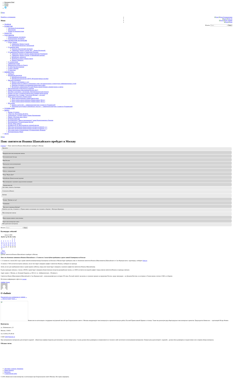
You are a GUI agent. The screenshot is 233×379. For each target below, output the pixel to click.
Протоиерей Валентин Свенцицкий (23, 45)
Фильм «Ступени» (14, 112)
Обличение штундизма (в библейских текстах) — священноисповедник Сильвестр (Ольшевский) (42, 106)
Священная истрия (14, 63)
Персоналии (12, 29)
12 (6, 243)
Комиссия (8, 26)
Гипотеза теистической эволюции (22, 49)
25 (4, 247)
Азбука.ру (11, 74)
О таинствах (12, 70)
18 (4, 245)
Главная (7, 24)
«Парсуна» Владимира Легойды (18, 114)
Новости (8, 33)
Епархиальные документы (16, 38)
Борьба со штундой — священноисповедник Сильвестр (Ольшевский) (33, 105)
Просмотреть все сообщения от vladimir (14, 297)
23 (15, 245)
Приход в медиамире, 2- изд (20, 82)
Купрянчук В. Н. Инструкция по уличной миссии (23, 125)
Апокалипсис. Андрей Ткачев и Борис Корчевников (24, 115)
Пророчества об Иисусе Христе (18, 65)
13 (8, 243)
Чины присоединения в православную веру (25, 98)
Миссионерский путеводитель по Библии (21, 88)
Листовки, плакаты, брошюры (13, 368)
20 (8, 245)
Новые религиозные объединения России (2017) (23, 90)
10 (1, 243)
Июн (2, 253)
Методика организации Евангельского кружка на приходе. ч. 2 (27, 128)
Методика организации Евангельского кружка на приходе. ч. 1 (27, 127)
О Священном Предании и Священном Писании (23, 52)
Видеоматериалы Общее (15, 132)
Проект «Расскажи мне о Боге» (17, 117)
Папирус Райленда (17, 60)
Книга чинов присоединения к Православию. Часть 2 (28, 101)
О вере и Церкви (13, 68)
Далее (14, 298)
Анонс (8, 282)
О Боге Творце (12, 42)
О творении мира (13, 47)
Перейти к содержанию (8, 17)
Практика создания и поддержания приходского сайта (28, 85)
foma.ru (145, 260)
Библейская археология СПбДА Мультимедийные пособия (30, 78)
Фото (6, 134)
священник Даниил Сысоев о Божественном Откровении (30, 53)
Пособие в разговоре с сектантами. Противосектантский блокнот (28, 92)
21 (10, 245)
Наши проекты (9, 370)
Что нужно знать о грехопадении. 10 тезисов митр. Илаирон (27, 130)
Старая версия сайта (10, 373)
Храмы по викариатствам (16, 31)
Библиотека (9, 72)
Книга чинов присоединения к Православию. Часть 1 (28, 100)
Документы (9, 35)
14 (10, 243)
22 (12, 245)
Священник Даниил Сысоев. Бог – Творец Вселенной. (29, 50)
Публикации (9, 108)
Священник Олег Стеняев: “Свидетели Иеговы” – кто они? (26, 95)
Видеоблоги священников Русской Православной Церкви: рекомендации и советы (37, 87)
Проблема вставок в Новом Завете (22, 58)
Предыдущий (6, 298)
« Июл (3, 251)
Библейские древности (19, 57)
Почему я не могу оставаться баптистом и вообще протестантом (28, 93)
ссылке (24, 279)
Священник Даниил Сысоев (20, 44)
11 (4, 243)
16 (15, 243)
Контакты (7, 372)
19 (6, 245)
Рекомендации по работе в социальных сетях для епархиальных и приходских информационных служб (44, 83)
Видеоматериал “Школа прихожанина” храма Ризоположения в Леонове (30, 120)
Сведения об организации (16, 28)
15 (12, 243)
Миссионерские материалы (15, 40)
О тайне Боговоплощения (16, 67)
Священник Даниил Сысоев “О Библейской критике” (28, 55)
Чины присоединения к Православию (20, 96)
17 (1, 245)
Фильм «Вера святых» (15, 123)
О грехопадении (13, 62)
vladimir (3, 282)
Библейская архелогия (15, 75)
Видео (6, 110)
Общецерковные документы (17, 37)
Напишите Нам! (9, 2)
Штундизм (11, 103)
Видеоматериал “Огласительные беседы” (21, 122)
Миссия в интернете (14, 80)
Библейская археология (19, 77)
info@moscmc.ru (10, 337)
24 (1, 247)
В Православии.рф (14, 118)
